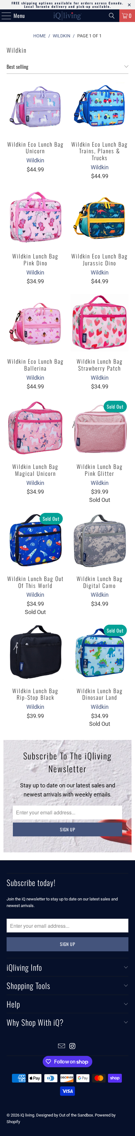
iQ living (27, 1115)
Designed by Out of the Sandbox (64, 1115)
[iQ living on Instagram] (73, 1046)
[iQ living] (67, 15)
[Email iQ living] (62, 1046)
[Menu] (3, 15)
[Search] (112, 15)
